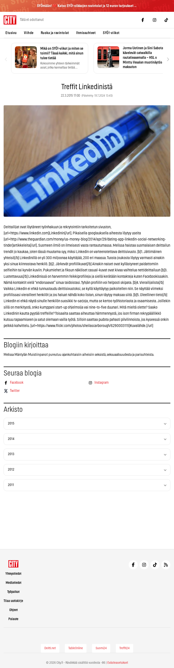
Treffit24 (124, 648)
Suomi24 (101, 648)
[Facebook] (143, 20)
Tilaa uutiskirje (13, 601)
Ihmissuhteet (86, 33)
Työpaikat (13, 592)
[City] (13, 563)
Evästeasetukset (117, 662)
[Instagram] (154, 20)
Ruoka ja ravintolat (55, 33)
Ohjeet (13, 610)
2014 (11, 439)
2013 (11, 454)
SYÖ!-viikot (111, 33)
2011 (11, 485)
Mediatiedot (13, 582)
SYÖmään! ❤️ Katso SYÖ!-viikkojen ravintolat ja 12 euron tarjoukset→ (87, 6)
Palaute (13, 619)
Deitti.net (50, 648)
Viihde (29, 33)
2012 (11, 469)
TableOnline (75, 648)
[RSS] (165, 564)
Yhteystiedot (13, 573)
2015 (11, 423)
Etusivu (11, 33)
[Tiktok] (166, 20)
